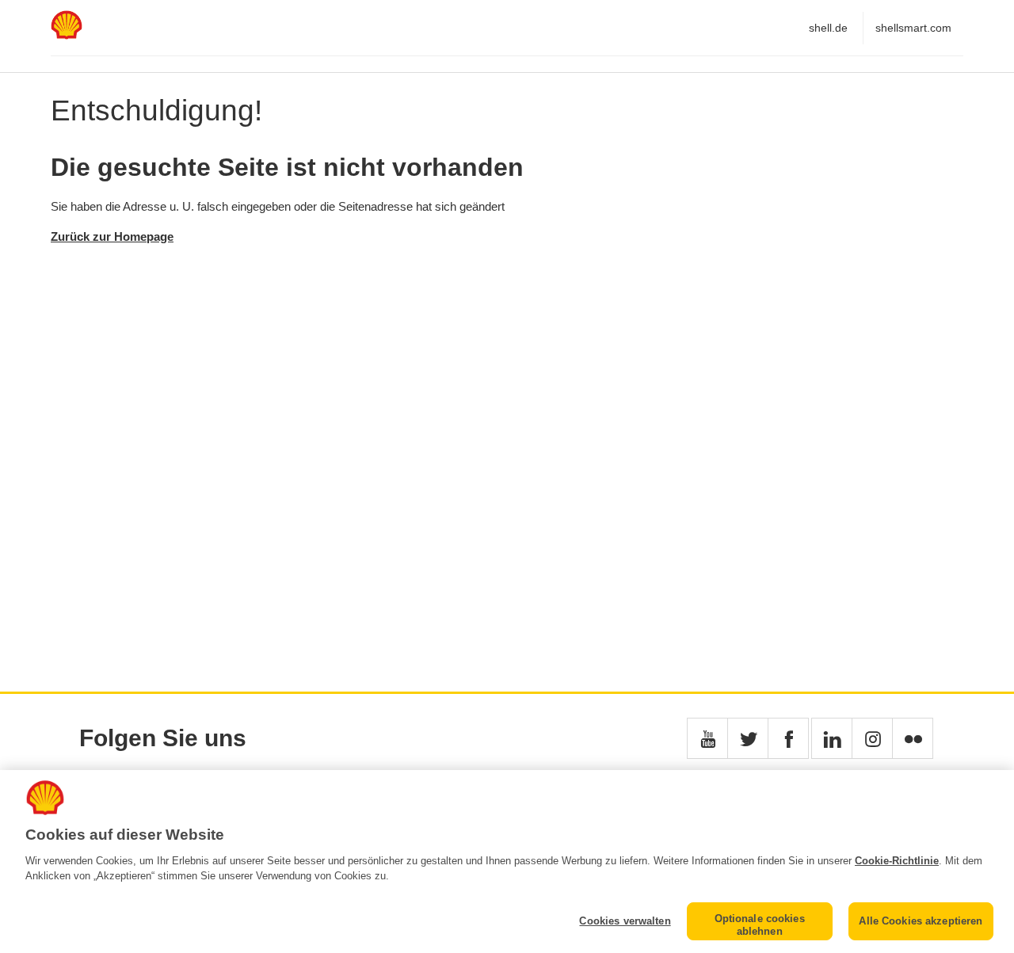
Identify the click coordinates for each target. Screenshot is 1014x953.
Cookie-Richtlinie (897, 861)
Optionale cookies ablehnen (760, 925)
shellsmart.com (913, 27)
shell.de (828, 27)
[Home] (66, 35)
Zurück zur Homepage (112, 236)
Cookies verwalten (624, 921)
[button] (707, 738)
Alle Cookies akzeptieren (920, 921)
